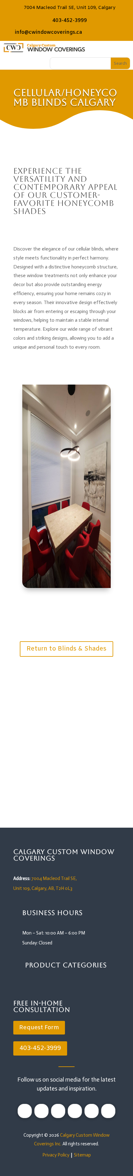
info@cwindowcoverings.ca (48, 32)
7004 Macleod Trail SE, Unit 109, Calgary (69, 8)
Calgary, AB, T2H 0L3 (52, 888)
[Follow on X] (108, 1111)
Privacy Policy (55, 1155)
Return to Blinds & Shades (66, 649)
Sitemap (82, 1155)
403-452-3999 (69, 20)
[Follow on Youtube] (91, 1111)
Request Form (62, 807)
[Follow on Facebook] (75, 1111)
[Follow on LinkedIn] (58, 1111)
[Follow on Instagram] (25, 1111)
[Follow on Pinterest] (41, 1111)
